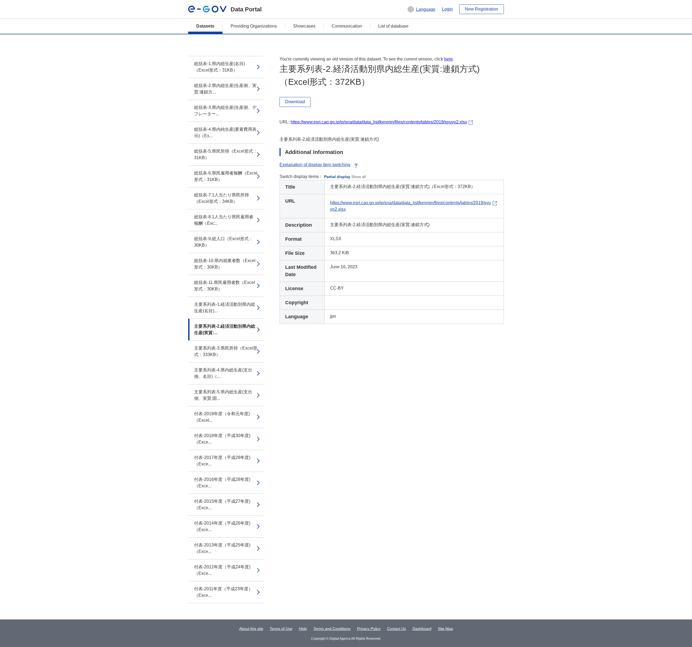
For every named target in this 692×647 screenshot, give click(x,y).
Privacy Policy (369, 628)
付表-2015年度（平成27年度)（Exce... (222, 504)
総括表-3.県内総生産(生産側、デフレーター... (225, 110)
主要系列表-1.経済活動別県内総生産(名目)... (224, 307)
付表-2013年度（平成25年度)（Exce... (222, 548)
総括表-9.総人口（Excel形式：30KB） (223, 241)
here (448, 59)
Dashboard (421, 628)
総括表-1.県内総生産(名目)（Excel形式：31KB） (219, 66)
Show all (358, 177)
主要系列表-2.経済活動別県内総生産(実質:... (224, 329)
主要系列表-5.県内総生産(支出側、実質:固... (223, 395)
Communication (347, 26)
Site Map (445, 628)
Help (303, 628)
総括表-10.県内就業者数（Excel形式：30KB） (224, 263)
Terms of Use (281, 628)
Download (295, 101)
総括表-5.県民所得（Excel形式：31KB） (225, 154)
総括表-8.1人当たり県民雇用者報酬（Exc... (223, 220)
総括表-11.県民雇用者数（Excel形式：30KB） (224, 285)
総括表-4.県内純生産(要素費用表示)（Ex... (225, 132)
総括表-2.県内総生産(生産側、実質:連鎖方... (225, 88)
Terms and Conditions (332, 628)
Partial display (337, 177)
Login (447, 9)
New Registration (481, 9)
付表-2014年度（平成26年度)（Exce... (222, 526)
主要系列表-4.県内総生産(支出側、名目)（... (223, 373)
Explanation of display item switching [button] (315, 164)
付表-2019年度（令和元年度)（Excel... (222, 417)
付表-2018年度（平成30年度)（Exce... (222, 438)
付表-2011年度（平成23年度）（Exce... (223, 592)
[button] (421, 9)
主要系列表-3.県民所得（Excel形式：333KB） (225, 351)
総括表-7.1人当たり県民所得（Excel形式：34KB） (221, 198)
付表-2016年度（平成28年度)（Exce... (222, 482)
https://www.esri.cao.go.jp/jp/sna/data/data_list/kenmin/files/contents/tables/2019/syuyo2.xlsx (379, 122)
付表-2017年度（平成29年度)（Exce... (222, 460)
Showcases (304, 26)
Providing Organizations (254, 26)
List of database (393, 26)
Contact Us (396, 628)
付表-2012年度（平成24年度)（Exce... (222, 570)
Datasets (205, 26)
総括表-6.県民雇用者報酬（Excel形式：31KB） (225, 176)
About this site (251, 628)
